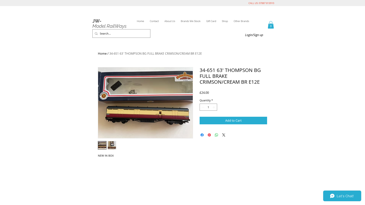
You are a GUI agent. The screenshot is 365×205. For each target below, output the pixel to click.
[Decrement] (202, 107)
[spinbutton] (208, 107)
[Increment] (214, 107)
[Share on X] (223, 135)
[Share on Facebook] (202, 135)
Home (102, 53)
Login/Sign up (254, 35)
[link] (271, 24)
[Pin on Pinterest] (209, 135)
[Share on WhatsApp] (216, 135)
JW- (96, 21)
